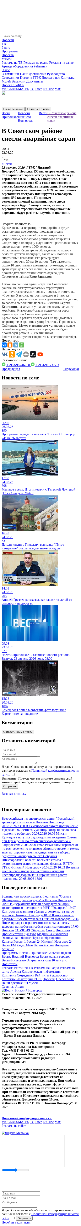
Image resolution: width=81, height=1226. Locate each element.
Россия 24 (33, 941)
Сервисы (8, 986)
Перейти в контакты (16, 1222)
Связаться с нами (38, 109)
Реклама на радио (35, 62)
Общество (38, 930)
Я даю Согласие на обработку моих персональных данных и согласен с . (40, 770)
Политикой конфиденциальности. (27, 1118)
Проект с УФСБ (13, 85)
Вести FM (9, 945)
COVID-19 (22, 930)
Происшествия (12, 934)
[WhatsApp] (21, 344)
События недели (59, 953)
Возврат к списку (14, 793)
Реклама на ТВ (12, 62)
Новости (8, 40)
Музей (6, 81)
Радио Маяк (25, 945)
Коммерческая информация (41, 971)
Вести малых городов (55, 956)
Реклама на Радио (46, 968)
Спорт (50, 930)
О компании (10, 74)
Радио (6, 47)
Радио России (44, 945)
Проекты (8, 55)
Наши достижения (33, 74)
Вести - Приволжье (33, 953)
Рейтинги (40, 66)
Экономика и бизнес (16, 937)
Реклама (7, 968)
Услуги (7, 59)
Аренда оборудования (17, 66)
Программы (10, 953)
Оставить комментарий (17, 731)
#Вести (7, 164)
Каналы (7, 941)
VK (4, 89)
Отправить (10, 786)
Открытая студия (39, 960)
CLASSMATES (18, 89)
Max (58, 89)
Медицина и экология (52, 934)
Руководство (56, 74)
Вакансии (19, 81)
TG (32, 89)
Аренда (15, 971)
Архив (20, 986)
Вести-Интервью (14, 960)
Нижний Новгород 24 (56, 941)
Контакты (68, 77)
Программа (10, 51)
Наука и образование (46, 937)
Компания (9, 975)
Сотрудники (10, 77)
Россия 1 (20, 941)
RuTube (48, 89)
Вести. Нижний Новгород (20, 956)
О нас (6, 70)
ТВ (4, 44)
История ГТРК (30, 77)
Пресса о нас (51, 77)
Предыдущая (11, 369)
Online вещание (13, 109)
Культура (29, 934)
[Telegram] (15, 344)
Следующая (71, 369)
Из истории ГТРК (29, 979)
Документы (34, 81)
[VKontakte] (4, 344)
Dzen (38, 89)
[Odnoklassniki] (9, 344)
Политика (63, 930)
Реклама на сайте (61, 62)
